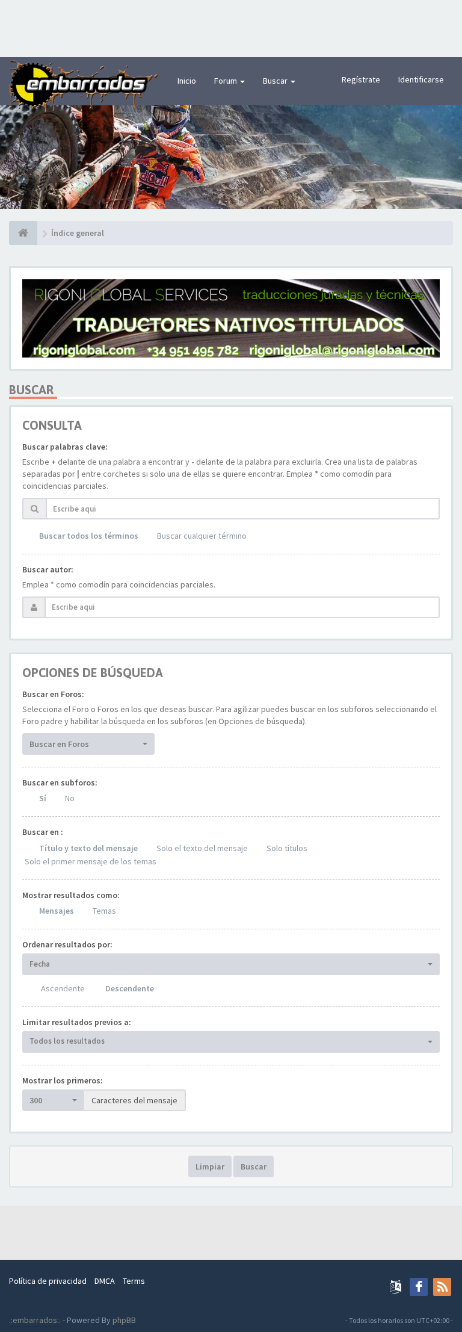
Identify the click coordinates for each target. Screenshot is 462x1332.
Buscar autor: (47, 569)
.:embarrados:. (35, 1320)
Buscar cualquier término (202, 535)
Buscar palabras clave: (65, 446)
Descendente (129, 988)
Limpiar (210, 1166)
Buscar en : (42, 831)
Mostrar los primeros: (62, 1080)
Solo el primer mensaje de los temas (90, 861)
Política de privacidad (48, 1280)
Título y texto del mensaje (88, 848)
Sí (42, 798)
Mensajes (56, 910)
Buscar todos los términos (88, 535)
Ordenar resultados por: (67, 944)
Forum (226, 80)
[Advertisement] (231, 27)
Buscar (276, 80)
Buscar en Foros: (53, 694)
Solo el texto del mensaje (202, 848)
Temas (104, 910)
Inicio (186, 80)
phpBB (124, 1320)
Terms (134, 1280)
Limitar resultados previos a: (76, 1022)
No (70, 798)
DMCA (104, 1280)
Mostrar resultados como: (71, 895)
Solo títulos (286, 848)
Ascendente (63, 988)
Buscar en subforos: (59, 782)
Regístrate (361, 79)
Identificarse (421, 79)
